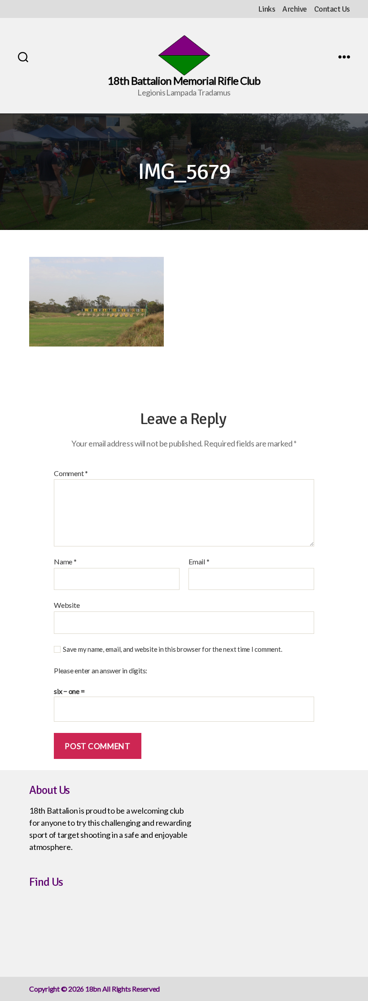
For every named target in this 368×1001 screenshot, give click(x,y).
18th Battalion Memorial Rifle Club (184, 80)
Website (66, 605)
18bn (93, 988)
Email (198, 562)
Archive (294, 9)
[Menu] (344, 57)
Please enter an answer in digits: (100, 671)
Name (65, 562)
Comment (71, 473)
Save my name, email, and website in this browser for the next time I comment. (172, 649)
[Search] (23, 57)
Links (267, 9)
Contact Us (332, 9)
